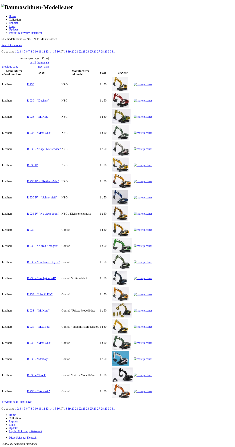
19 (69, 51)
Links (12, 26)
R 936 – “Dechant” (38, 100)
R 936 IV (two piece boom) (43, 213)
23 (83, 51)
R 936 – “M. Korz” (38, 116)
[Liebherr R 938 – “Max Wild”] (121, 348)
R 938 (30, 229)
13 (47, 51)
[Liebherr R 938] (121, 235)
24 (87, 51)
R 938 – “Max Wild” (39, 342)
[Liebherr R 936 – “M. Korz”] (121, 122)
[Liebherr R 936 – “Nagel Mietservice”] (121, 155)
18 (65, 51)
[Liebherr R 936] (120, 90)
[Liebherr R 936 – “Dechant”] (120, 106)
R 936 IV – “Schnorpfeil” (42, 197)
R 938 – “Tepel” (36, 375)
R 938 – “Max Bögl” (39, 326)
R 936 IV (32, 165)
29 (105, 51)
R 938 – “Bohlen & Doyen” (43, 262)
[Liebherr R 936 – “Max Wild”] (120, 138)
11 (40, 51)
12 (43, 51)
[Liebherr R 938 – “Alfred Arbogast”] (122, 252)
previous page (10, 66)
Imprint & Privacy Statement (25, 32)
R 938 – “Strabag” (37, 359)
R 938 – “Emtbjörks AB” (41, 278)
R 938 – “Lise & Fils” (40, 294)
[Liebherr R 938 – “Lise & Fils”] (120, 300)
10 (36, 51)
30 (109, 51)
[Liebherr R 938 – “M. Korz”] (122, 316)
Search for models (11, 45)
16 (58, 51)
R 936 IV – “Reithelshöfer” (43, 181)
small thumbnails (39, 62)
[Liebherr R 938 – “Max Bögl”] (120, 332)
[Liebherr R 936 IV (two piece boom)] (120, 219)
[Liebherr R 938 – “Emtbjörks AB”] (119, 284)
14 (50, 51)
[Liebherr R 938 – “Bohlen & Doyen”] (121, 268)
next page (43, 66)
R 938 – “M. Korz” (38, 310)
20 (72, 51)
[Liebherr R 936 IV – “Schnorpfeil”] (120, 203)
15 (54, 51)
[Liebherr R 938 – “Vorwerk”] (121, 397)
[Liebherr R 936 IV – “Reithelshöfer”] (121, 187)
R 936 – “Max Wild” (39, 132)
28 (102, 51)
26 (94, 51)
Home (12, 16)
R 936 (30, 84)
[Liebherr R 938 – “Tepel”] (122, 381)
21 (76, 51)
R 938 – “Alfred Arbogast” (42, 245)
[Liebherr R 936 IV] (120, 171)
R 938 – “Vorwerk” (38, 391)
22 (80, 51)
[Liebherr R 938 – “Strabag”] (120, 365)
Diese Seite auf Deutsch (23, 437)
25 (91, 51)
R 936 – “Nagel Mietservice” (44, 149)
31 (113, 51)
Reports (13, 22)
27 (98, 51)
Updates (13, 29)
